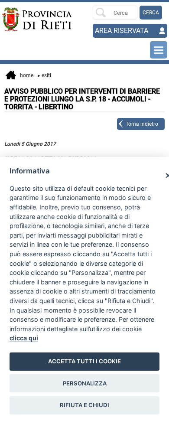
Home (24, 75)
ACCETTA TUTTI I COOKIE (84, 361)
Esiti (44, 75)
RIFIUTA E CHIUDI (84, 404)
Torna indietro (142, 124)
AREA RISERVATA (121, 30)
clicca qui (24, 338)
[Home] (18, 19)
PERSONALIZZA (85, 383)
